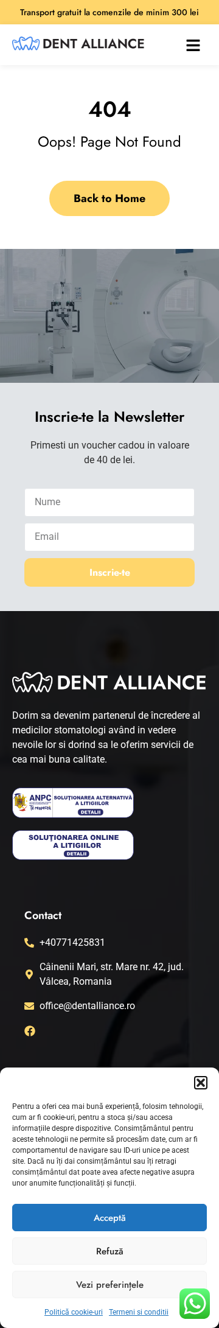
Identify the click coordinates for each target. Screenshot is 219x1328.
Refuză (109, 1251)
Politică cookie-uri (73, 1312)
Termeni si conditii (139, 1312)
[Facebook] (29, 1031)
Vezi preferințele (110, 1284)
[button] (201, 1083)
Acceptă (110, 1218)
